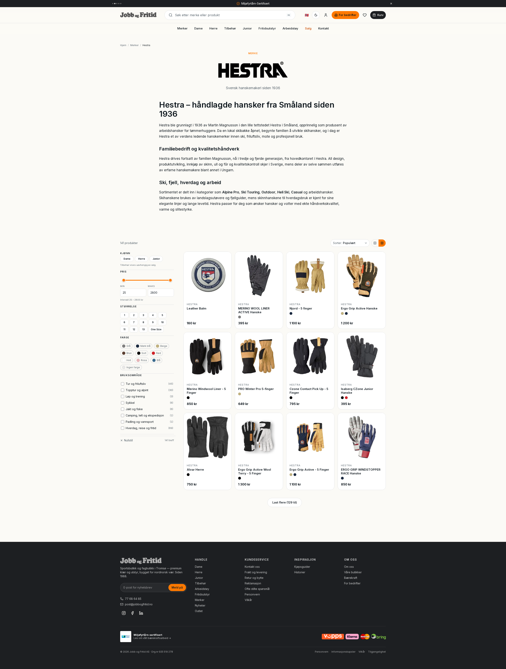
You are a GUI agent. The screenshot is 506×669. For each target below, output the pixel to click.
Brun (129, 353)
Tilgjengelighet (377, 651)
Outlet (199, 611)
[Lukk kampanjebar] (391, 3)
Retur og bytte (254, 577)
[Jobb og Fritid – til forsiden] (138, 15)
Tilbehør (230, 28)
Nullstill (128, 440)
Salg (308, 28)
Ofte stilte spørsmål (257, 588)
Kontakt (323, 28)
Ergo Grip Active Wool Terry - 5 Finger (254, 471)
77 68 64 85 (133, 598)
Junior (247, 28)
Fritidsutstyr (267, 28)
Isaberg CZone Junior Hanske (357, 391)
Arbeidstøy (290, 28)
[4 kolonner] (382, 243)
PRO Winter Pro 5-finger (256, 389)
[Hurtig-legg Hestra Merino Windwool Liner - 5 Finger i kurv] (225, 374)
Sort (144, 353)
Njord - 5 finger (301, 308)
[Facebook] (132, 613)
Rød (158, 353)
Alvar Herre (195, 469)
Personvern (252, 594)
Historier (299, 572)
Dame (198, 28)
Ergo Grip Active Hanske (359, 308)
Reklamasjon (253, 583)
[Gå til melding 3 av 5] (116, 3)
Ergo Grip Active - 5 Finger (309, 469)
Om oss (349, 566)
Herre (213, 28)
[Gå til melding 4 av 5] (118, 3)
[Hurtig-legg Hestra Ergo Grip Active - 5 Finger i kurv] (328, 454)
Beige (163, 345)
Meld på (177, 587)
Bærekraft (350, 577)
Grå (128, 345)
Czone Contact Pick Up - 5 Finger (309, 391)
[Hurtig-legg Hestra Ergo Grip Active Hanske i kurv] (379, 293)
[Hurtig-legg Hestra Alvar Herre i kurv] (225, 454)
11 (124, 329)
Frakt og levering (256, 572)
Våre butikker (353, 572)
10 (162, 322)
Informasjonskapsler (343, 651)
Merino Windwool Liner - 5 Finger (206, 391)
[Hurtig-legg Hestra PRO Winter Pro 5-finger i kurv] (276, 374)
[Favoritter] (365, 15)
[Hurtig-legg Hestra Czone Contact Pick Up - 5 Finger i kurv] (328, 374)
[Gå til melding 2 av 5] (114, 3)
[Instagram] (123, 613)
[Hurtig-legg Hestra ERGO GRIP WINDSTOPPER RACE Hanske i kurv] (379, 454)
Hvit (128, 360)
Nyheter (200, 605)
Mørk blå (145, 345)
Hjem (123, 45)
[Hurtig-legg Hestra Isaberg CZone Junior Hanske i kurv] (379, 374)
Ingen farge (133, 367)
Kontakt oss (252, 566)
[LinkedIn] (141, 613)
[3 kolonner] (375, 243)
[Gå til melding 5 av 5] (120, 3)
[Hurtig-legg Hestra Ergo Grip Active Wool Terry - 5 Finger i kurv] (276, 454)
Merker (182, 28)
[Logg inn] (325, 15)
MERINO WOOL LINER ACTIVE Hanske (254, 310)
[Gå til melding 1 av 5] (112, 3)
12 (134, 329)
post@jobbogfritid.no (139, 604)
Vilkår (248, 600)
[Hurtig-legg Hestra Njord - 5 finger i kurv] (328, 293)
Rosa (144, 360)
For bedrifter (347, 15)
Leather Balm (196, 308)
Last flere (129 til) (284, 502)
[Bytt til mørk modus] (316, 15)
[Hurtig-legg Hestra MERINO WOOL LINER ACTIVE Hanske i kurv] (276, 293)
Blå (158, 360)
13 (143, 329)
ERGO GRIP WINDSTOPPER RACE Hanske (360, 471)
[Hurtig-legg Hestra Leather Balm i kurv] (225, 293)
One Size (156, 329)
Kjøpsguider (302, 566)
